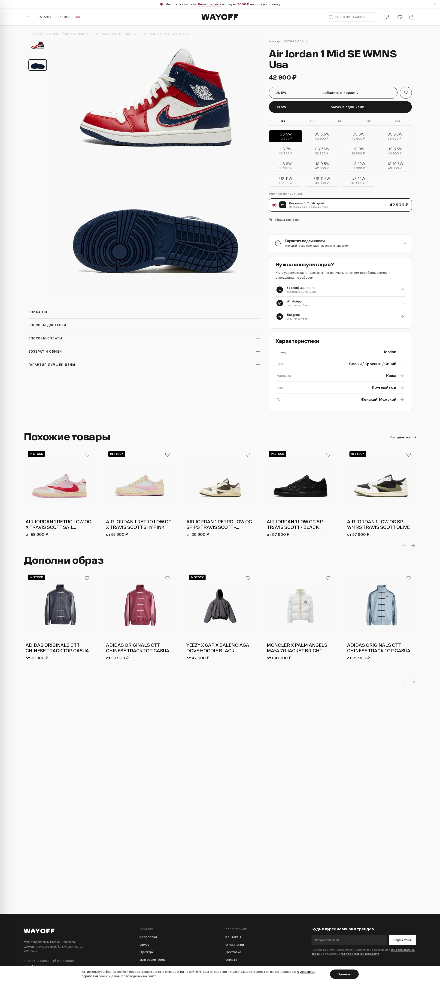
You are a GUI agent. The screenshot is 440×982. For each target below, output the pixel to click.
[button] (406, 93)
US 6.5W (394, 136)
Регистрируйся (209, 4)
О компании (234, 944)
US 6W (358, 136)
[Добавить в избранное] (87, 455)
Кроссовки (75, 34)
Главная (35, 34)
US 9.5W (322, 165)
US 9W (286, 165)
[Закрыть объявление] (435, 4)
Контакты (233, 937)
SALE (78, 17)
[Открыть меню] (28, 17)
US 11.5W (322, 180)
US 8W (358, 151)
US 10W (359, 165)
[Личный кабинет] (387, 17)
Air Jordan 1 (123, 34)
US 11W (285, 180)
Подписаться (402, 940)
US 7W (286, 151)
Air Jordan (99, 34)
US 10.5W (394, 165)
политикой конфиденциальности (360, 953)
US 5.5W (322, 136)
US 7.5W (322, 151)
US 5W (286, 136)
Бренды (63, 17)
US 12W (358, 180)
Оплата (231, 959)
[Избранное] (399, 17)
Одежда (146, 952)
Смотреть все (400, 437)
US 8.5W (395, 151)
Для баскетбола (153, 959)
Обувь (144, 944)
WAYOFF (219, 17)
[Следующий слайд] (413, 545)
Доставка (233, 952)
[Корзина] (411, 17)
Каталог (45, 17)
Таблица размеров (286, 220)
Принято (344, 974)
